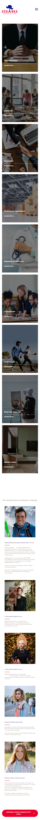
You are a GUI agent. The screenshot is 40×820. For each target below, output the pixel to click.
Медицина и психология (14, 261)
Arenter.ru (19, 567)
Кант (15, 547)
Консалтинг (9, 161)
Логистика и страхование (14, 211)
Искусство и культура (12, 412)
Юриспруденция (10, 61)
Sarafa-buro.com (31, 621)
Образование (9, 312)
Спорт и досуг (9, 362)
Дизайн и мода (10, 462)
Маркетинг (8, 111)
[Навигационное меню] (36, 9)
